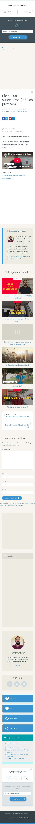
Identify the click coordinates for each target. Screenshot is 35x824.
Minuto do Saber (8, 813)
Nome (5, 474)
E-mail (6, 481)
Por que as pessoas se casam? (17, 407)
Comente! (6, 111)
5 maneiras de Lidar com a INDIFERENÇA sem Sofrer (17, 297)
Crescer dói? (17, 386)
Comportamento (17, 111)
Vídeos (25, 111)
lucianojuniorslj (16, 259)
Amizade (13, 698)
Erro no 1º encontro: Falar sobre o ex (17, 415)
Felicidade (13, 728)
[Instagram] (24, 684)
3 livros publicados (20, 256)
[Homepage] (17, 4)
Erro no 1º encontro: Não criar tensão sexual (17, 425)
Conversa (13, 718)
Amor (12, 708)
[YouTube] (17, 684)
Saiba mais (17, 665)
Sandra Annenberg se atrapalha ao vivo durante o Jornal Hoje (17, 343)
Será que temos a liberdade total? (17, 365)
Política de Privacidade (24, 818)
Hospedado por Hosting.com (12, 818)
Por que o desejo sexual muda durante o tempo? (18, 320)
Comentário (7, 449)
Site (5, 489)
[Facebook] (10, 684)
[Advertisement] (17, 71)
